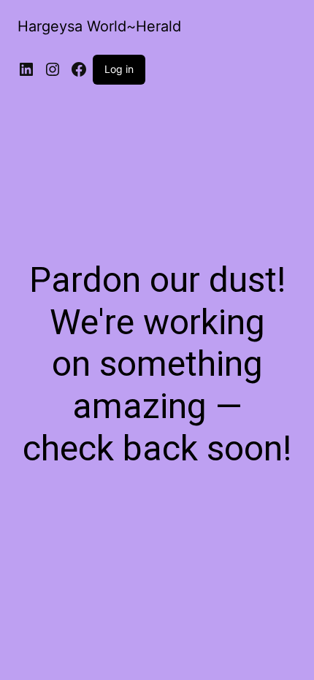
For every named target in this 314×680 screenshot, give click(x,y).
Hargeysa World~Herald (99, 26)
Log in (119, 69)
